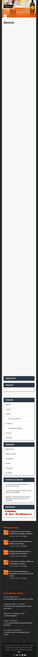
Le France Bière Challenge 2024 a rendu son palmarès (19, 148)
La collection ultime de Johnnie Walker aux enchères (20, 542)
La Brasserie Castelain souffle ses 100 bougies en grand (21, 562)
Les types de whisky (15, 428)
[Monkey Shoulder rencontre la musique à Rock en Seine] (6, 552)
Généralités (9, 459)
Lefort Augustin (11, 616)
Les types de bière (14, 419)
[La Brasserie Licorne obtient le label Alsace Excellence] (19, 333)
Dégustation (10, 449)
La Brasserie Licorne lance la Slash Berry (17, 47)
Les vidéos (9, 438)
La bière (8, 414)
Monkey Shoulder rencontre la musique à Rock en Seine (20, 552)
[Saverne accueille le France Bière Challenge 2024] (19, 232)
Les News (26, 51)
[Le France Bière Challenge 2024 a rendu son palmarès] (19, 135)
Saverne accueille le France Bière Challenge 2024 (19, 245)
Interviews (9, 468)
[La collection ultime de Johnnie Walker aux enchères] (6, 542)
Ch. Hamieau (11, 51)
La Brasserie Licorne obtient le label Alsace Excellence (18, 346)
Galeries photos (11, 454)
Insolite (8, 463)
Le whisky (9, 423)
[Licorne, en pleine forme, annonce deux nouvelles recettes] (19, 182)
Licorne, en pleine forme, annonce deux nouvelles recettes (19, 195)
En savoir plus (25, 70)
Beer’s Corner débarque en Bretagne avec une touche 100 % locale (21, 573)
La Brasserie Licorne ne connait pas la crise (18, 295)
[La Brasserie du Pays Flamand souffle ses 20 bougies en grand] (6, 532)
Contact (8, 409)
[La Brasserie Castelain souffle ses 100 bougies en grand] (6, 562)
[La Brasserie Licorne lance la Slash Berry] (19, 34)
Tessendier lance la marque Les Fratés (19, 599)
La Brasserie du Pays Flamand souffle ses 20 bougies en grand (20, 532)
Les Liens (8, 433)
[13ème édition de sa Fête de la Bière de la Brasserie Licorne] (19, 85)
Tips (19, 652)
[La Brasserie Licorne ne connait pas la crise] (19, 282)
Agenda (8, 404)
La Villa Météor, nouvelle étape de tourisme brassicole (17, 485)
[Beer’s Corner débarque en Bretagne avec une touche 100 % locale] (6, 572)
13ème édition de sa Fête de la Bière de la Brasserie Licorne (17, 98)
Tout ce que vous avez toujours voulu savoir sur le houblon (18, 491)
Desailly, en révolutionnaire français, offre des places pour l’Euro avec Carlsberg (18, 498)
